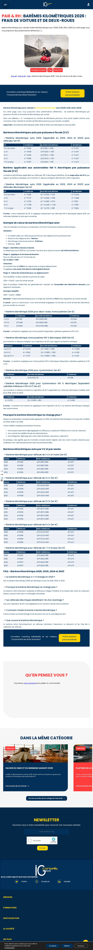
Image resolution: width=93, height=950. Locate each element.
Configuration (10, 948)
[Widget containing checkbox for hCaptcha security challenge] (42, 840)
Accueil (14, 76)
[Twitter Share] (2, 474)
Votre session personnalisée (72, 93)
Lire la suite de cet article (16, 786)
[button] (2, 480)
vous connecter (29, 683)
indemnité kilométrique (45, 108)
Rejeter (67, 946)
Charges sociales (38, 70)
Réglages (81, 946)
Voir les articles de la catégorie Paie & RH (45, 798)
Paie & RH (58, 70)
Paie (50, 70)
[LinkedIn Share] (2, 477)
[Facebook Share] (2, 470)
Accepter (52, 946)
